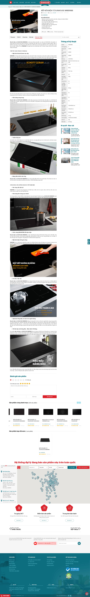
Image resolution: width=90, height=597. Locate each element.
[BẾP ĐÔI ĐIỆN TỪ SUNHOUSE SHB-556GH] (30, 412)
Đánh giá (31, 37)
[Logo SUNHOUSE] (45, 5)
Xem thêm (18, 520)
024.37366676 (31, 589)
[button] (12, 19)
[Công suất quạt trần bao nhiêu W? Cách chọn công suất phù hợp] (65, 131)
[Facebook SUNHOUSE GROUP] (89, 241)
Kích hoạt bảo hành (59, 31)
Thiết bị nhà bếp (16, 6)
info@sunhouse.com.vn (51, 587)
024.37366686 (37, 589)
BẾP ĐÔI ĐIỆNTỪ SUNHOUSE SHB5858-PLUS (59, 420)
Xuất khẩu (27, 2)
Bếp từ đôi (21, 6)
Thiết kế (18, 37)
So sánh (44, 31)
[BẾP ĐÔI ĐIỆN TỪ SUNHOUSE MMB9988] (45, 440)
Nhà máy (63, 2)
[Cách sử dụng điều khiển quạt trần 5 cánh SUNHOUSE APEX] (65, 160)
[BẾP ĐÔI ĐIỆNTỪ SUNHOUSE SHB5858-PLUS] (59, 412)
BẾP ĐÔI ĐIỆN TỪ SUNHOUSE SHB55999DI (16, 420)
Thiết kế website (27, 595)
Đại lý (67, 2)
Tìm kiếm (73, 467)
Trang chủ (10, 2)
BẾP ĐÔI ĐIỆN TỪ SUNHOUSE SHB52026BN (72, 420)
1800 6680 (37, 590)
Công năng (25, 37)
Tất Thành (34, 595)
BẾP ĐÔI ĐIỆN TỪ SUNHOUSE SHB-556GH (30, 420)
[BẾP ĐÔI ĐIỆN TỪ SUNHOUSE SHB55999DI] (16, 412)
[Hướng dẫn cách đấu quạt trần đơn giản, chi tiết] (65, 151)
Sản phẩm (21, 2)
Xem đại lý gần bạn (84, 467)
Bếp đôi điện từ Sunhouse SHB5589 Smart (45, 420)
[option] (24, 19)
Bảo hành (33, 2)
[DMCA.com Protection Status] (69, 578)
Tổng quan (12, 37)
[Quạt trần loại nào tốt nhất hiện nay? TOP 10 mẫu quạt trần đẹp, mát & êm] (65, 141)
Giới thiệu (15, 2)
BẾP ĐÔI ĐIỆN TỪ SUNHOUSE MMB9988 (32, 6)
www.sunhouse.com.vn (70, 587)
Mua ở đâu (51, 31)
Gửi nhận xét (49, 396)
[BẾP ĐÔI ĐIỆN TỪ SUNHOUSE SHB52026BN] (74, 412)
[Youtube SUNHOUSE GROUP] (89, 244)
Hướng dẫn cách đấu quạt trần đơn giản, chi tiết (75, 150)
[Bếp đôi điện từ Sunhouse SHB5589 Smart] (45, 412)
